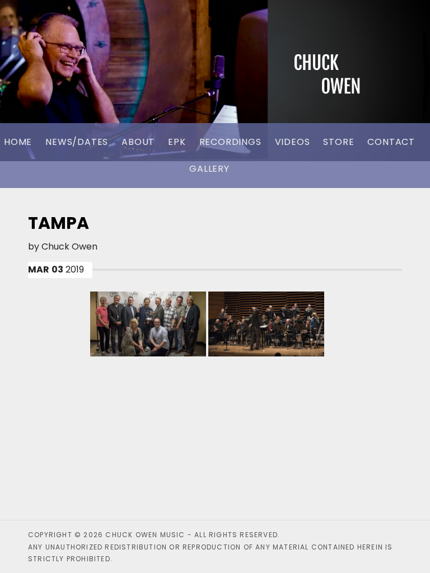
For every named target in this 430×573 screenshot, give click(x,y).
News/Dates (76, 141)
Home (18, 141)
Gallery (209, 168)
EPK (176, 141)
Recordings (230, 141)
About (138, 141)
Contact (391, 141)
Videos (292, 141)
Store (338, 141)
